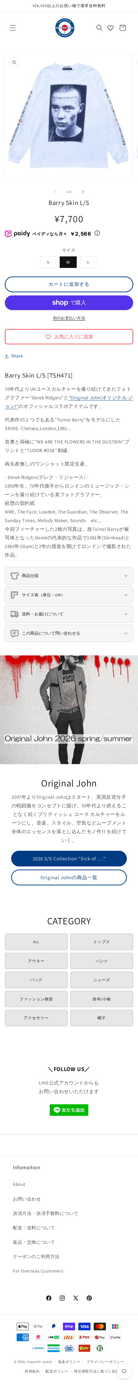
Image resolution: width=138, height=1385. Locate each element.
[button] (13, 28)
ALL (36, 941)
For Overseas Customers (38, 1271)
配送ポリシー (57, 1371)
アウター (36, 961)
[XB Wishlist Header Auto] (110, 28)
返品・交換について (34, 1242)
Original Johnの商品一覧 (69, 877)
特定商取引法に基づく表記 (96, 1371)
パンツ (102, 961)
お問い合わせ (27, 1199)
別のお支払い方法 (69, 318)
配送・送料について (34, 1228)
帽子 (102, 1017)
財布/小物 (102, 999)
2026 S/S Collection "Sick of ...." (69, 859)
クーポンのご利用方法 (36, 1256)
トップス (101, 941)
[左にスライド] (55, 191)
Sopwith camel (39, 1361)
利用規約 (32, 1371)
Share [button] (17, 356)
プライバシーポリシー (105, 1361)
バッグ (36, 979)
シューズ (101, 979)
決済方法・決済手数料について (45, 1213)
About (19, 1184)
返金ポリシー (69, 1361)
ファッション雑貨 (36, 999)
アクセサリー (36, 1017)
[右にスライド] (83, 191)
